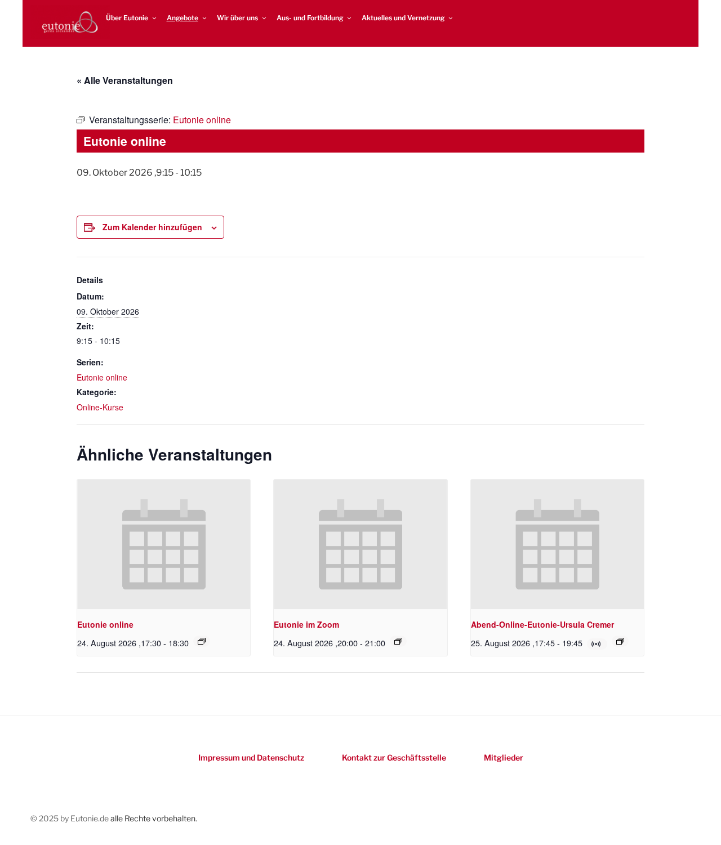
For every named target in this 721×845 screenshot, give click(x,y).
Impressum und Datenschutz (251, 757)
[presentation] (163, 544)
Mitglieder (503, 757)
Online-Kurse (100, 407)
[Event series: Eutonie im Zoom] (398, 641)
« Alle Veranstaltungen (125, 80)
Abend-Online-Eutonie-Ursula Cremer (542, 624)
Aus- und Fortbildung (310, 18)
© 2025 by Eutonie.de (70, 818)
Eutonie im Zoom (306, 624)
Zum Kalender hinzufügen (152, 227)
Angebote (182, 18)
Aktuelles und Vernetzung (403, 18)
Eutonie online (102, 377)
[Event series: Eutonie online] (202, 641)
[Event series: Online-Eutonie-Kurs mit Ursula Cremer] (620, 641)
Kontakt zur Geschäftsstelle (394, 757)
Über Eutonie (127, 18)
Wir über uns (237, 18)
